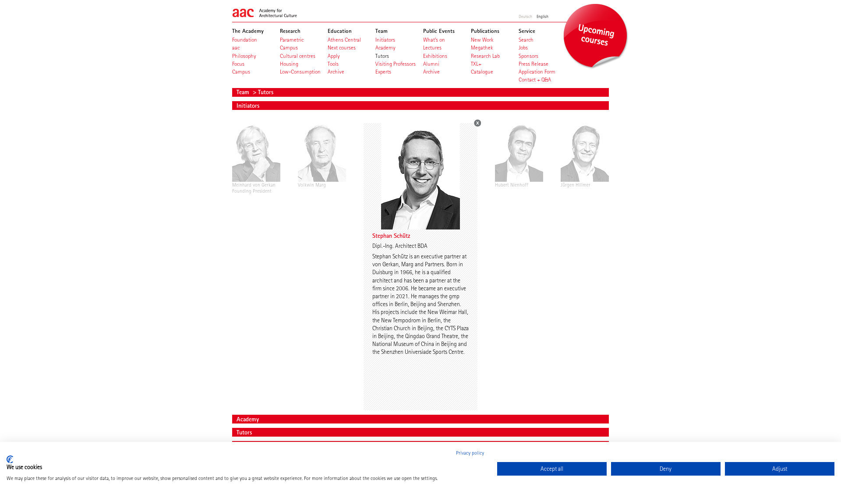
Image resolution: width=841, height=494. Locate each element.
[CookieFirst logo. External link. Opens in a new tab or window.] (10, 459)
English (542, 16)
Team (244, 92)
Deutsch (525, 16)
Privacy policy (470, 453)
